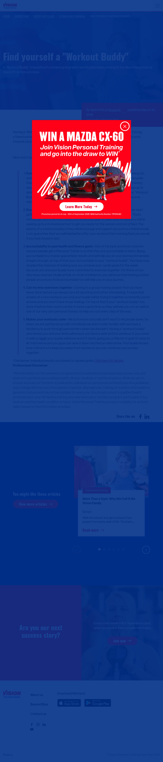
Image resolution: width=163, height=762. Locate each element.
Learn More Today (78, 206)
